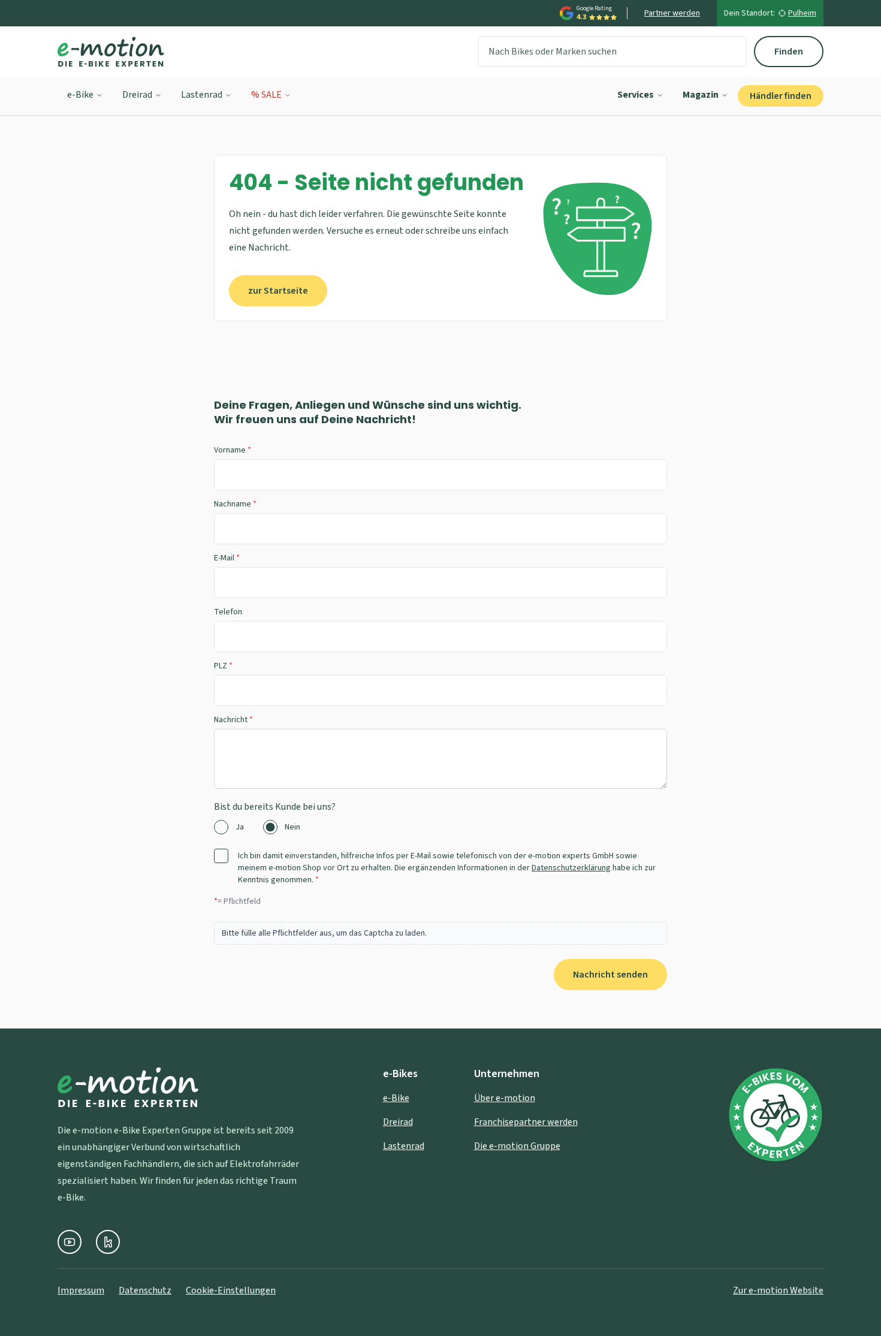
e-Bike (80, 94)
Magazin (701, 94)
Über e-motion (504, 1098)
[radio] (221, 827)
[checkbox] (221, 856)
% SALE (266, 94)
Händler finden (780, 95)
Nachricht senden (610, 974)
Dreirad (137, 94)
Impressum (81, 1290)
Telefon (228, 612)
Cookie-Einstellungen (231, 1290)
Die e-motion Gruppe (517, 1146)
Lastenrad (201, 94)
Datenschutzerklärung (571, 868)
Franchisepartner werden (526, 1122)
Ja (240, 827)
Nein (292, 827)
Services (635, 94)
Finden (788, 51)
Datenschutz (145, 1290)
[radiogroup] (440, 827)
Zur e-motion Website (778, 1290)
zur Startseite (278, 290)
